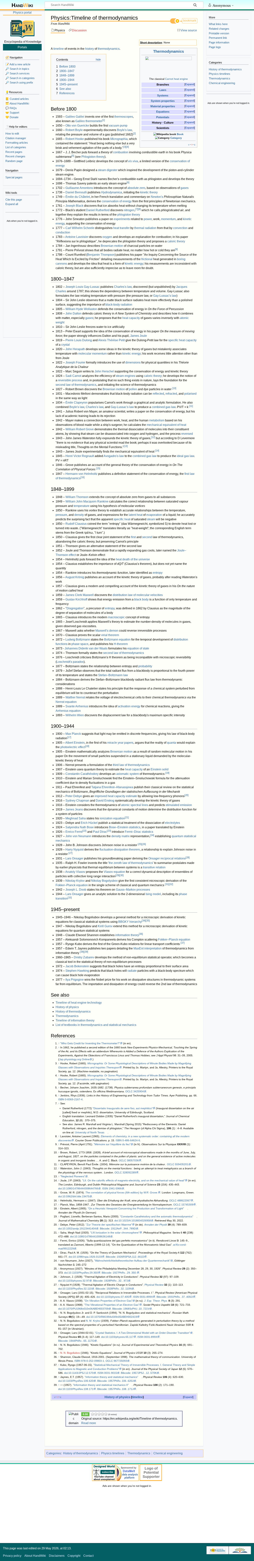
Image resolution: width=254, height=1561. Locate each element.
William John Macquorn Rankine (86, 501)
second (147, 537)
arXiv (176, 1244)
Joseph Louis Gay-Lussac (82, 286)
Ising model (153, 894)
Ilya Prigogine (74, 979)
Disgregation (75, 608)
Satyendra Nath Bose (79, 827)
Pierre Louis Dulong (78, 340)
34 (144, 920)
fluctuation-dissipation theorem (119, 849)
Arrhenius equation (68, 710)
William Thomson (77, 497)
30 (122, 875)
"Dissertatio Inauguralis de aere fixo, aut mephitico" (123, 1108)
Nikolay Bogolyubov (104, 880)
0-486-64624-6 (131, 1140)
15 (98, 468)
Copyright (73, 1555)
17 (69, 737)
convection (180, 228)
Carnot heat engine (176, 78)
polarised (190, 393)
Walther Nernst (75, 697)
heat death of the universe (133, 559)
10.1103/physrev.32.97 (75, 1280)
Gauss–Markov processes (133, 889)
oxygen (107, 236)
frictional (146, 259)
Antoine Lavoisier (76, 236)
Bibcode (104, 1228)
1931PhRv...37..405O (180, 1296)
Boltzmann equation (117, 639)
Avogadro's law (114, 456)
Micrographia (119, 138)
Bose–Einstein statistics (124, 827)
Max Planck (73, 733)
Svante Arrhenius (76, 706)
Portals (22, 47)
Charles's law (123, 286)
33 (70, 897)
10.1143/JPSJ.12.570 (81, 1372)
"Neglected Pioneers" (72, 1176)
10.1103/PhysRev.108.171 (77, 1389)
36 (141, 934)
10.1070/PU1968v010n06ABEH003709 (85, 1308)
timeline (58, 48)
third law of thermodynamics (131, 764)
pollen (133, 389)
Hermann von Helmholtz (81, 473)
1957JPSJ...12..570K (144, 1372)
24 (152, 835)
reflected (158, 393)
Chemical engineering (168, 1453)
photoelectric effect (72, 747)
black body (141, 599)
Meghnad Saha (75, 818)
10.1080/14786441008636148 (92, 1236)
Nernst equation (66, 701)
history (89, 48)
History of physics (67, 1007)
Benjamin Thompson (101, 254)
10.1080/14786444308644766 (80, 1188)
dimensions (133, 362)
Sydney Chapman (77, 800)
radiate (132, 970)
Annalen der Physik (155, 1224)
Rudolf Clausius (76, 523)
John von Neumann (78, 836)
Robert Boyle (74, 130)
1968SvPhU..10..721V (136, 1308)
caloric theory (176, 241)
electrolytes (172, 822)
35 (148, 920)
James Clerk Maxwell (79, 595)
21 (127, 817)
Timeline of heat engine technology (79, 1002)
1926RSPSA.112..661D (130, 1256)
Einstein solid (159, 769)
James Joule (138, 335)
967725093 (120, 1360)
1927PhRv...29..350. (125, 1272)
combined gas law (164, 407)
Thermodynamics (168, 51)
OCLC (129, 1091)
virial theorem (110, 635)
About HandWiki (35, 1555)
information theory (127, 935)
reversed (187, 433)
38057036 (133, 1160)
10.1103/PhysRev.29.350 (83, 1272)
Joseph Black (74, 205)
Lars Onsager (74, 858)
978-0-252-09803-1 (92, 1360)
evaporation (154, 514)
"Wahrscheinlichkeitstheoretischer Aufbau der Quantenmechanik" (132, 1260)
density (79, 514)
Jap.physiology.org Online (74, 1059)
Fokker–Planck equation (72, 885)
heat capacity (131, 318)
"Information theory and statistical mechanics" (111, 1376)
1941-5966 (115, 1188)
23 (109, 830)
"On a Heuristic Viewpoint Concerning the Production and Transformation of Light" (136, 1208)
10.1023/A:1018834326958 (135, 1220)
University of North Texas (89, 1132)
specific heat (122, 519)
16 (83, 477)
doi (60, 1188)
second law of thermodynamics (76, 384)
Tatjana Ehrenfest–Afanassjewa (112, 787)
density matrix (120, 836)
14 (157, 450)
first (133, 537)
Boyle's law (124, 130)
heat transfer (121, 228)
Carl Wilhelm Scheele (79, 228)
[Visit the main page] (22, 28)
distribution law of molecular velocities (138, 595)
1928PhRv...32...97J (116, 1280)
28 (188, 857)
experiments (122, 219)
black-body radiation (118, 304)
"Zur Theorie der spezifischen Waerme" (109, 1224)
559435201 (181, 1164)
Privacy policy (12, 1555)
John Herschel (104, 371)
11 (191, 406)
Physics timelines (112, 1453)
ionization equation (112, 818)
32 (171, 884)
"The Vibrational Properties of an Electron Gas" (111, 1304)
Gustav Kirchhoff (76, 599)
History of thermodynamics (73, 1011)
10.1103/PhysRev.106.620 (77, 1380)
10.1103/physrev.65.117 (119, 1336)
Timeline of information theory (75, 1020)
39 (86, 951)
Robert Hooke (74, 138)
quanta (171, 742)
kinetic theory (149, 192)
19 (167, 773)
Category (176, 137)
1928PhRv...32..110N (119, 1288)
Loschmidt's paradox (70, 661)
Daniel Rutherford (98, 210)
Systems (162, 95)
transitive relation (154, 867)
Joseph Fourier (75, 362)
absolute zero (136, 187)
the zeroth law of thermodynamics (131, 862)
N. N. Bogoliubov (70, 1352)
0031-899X (146, 1296)
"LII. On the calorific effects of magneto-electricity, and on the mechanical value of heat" (133, 1180)
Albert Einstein (75, 742)
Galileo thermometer (88, 121)
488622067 (184, 1200)
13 (126, 446)
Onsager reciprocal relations (167, 858)
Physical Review (153, 1284)
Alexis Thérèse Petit (111, 340)
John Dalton (73, 313)
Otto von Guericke (77, 125)
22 (84, 830)
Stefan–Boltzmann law (113, 675)
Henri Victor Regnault (79, 456)
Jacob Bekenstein (77, 966)
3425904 (138, 1091)
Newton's (157, 196)
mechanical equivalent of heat (166, 424)
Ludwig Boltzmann (77, 639)
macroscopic (116, 617)
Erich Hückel (89, 822)
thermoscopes (123, 116)
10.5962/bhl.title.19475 (75, 1196)
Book (180, 134)
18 (87, 746)
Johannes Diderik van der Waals (86, 648)
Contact (88, 1555)
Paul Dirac (100, 831)
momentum (168, 219)
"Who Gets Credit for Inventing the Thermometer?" (90, 1043)
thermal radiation (145, 228)
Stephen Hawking (77, 970)
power (148, 219)
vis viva (133, 161)
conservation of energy (117, 201)
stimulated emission (179, 805)
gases (185, 187)
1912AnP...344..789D (123, 1228)
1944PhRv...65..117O (81, 1340)
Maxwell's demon (106, 630)
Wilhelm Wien (74, 715)
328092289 (129, 1172)
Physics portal (22, 12)
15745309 (187, 1204)
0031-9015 (110, 1372)
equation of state (138, 648)
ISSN (105, 1188)
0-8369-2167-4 (74, 1099)
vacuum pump (118, 125)
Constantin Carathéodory (82, 773)
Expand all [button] (11, 204)
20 (186, 795)
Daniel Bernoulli (76, 192)
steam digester (107, 170)
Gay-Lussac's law (164, 295)
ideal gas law (185, 456)
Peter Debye (73, 796)
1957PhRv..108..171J (121, 1389)
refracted (171, 393)
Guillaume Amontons (79, 187)
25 (140, 844)
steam (151, 519)
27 (70, 853)
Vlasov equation (114, 871)
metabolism (156, 420)
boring (181, 259)
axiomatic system (127, 773)
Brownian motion (112, 245)
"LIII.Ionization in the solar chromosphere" (114, 1232)
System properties (163, 100)
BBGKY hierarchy (130, 921)
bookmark (189, 20)
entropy (158, 572)
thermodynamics (109, 48)
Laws (162, 90)
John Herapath (75, 349)
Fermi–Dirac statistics (139, 831)
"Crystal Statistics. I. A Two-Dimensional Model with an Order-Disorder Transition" (142, 1332)
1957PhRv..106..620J (121, 1380)
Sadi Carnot (73, 375)
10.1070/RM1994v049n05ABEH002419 (114, 1316)
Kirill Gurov (105, 926)
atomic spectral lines (134, 805)
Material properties (162, 106)
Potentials (162, 117)
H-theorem (121, 644)
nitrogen (129, 210)
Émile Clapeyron (76, 402)
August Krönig (74, 577)
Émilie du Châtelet (77, 196)
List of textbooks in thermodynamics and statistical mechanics (96, 1024)
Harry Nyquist (74, 849)
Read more (88, 1423)
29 (117, 875)
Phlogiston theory (93, 156)
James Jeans (74, 809)
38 (82, 951)
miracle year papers (120, 742)
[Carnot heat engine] (168, 66)
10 (174, 388)
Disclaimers (57, 1555)
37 (183, 942)
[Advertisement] (22, 280)
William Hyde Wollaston (81, 309)
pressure (61, 514)
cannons (61, 263)
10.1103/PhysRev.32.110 (77, 1288)
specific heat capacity (182, 340)
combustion (120, 152)
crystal (65, 344)
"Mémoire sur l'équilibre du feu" (112, 1144)
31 (167, 884)
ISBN (61, 1099)
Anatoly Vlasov (75, 871)
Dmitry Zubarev (84, 957)
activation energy (129, 706)
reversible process (70, 380)
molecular (84, 353)
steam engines (125, 375)
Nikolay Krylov (75, 880)
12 (153, 437)
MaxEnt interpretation (148, 948)
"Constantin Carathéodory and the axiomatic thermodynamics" (156, 1216)
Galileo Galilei (74, 116)
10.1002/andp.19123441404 (79, 1228)
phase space (79, 644)
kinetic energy (134, 263)
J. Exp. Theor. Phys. (156, 1300)
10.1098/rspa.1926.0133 (87, 1256)
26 (144, 844)
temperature (81, 505)
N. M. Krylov (93, 1320)
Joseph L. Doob (75, 889)
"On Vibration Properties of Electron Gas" (108, 1300)
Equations (162, 111)
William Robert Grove (79, 429)
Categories (53, 1453)
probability (145, 666)
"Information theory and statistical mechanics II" (101, 1384)
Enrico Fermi (73, 831)
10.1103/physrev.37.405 (115, 1296)
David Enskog (105, 800)
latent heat (135, 514)
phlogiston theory (128, 214)
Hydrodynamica (111, 192)
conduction (63, 232)
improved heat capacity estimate (116, 796)
